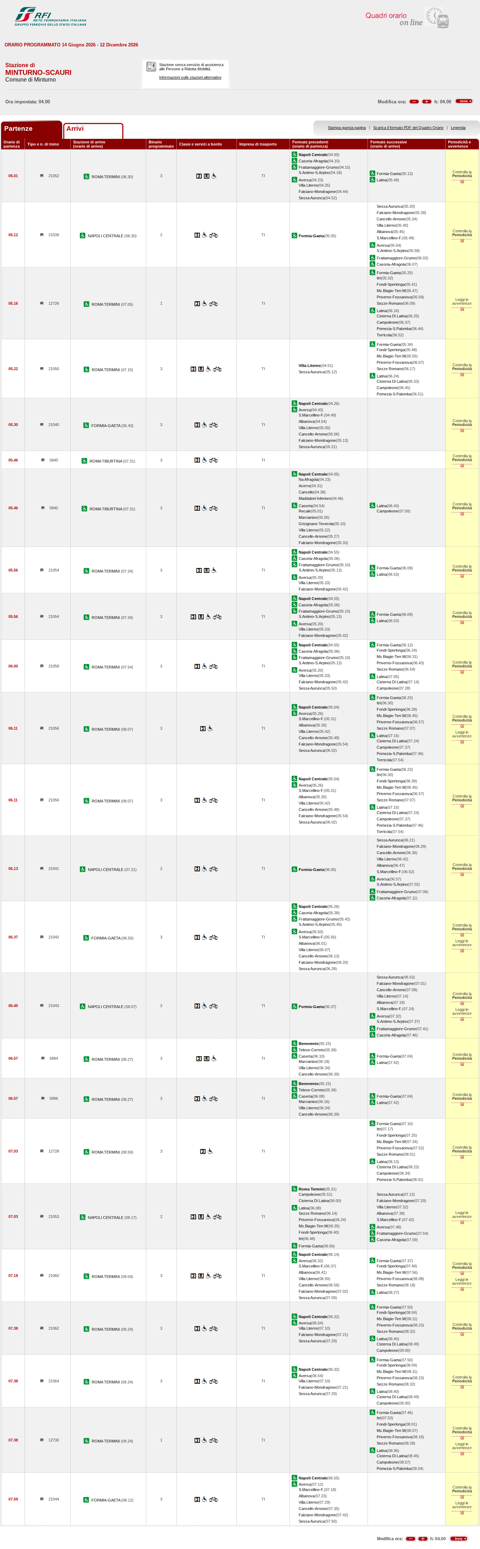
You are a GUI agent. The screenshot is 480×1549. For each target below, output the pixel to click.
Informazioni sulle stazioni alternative (190, 77)
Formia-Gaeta (389, 174)
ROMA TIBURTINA (106, 461)
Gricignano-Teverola (316, 524)
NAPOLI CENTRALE (106, 236)
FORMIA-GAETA (106, 426)
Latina (382, 180)
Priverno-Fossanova (394, 297)
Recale (305, 511)
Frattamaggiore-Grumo (318, 167)
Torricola (384, 335)
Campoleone (387, 322)
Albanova (385, 232)
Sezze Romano (390, 303)
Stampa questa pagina (347, 127)
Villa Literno (308, 185)
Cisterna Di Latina (392, 316)
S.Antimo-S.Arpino (314, 172)
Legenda (458, 127)
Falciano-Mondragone (317, 191)
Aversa (305, 180)
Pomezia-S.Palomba (394, 329)
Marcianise (308, 517)
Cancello (306, 492)
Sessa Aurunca (312, 198)
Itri (379, 278)
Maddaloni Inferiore (315, 498)
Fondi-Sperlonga (391, 284)
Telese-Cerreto (311, 1050)
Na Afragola (308, 479)
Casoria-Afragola (313, 161)
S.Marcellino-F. (389, 238)
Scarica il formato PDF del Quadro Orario (408, 127)
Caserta (305, 506)
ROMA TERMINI (106, 177)
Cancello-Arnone (391, 219)
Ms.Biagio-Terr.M (391, 291)
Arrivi (75, 128)
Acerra (304, 486)
